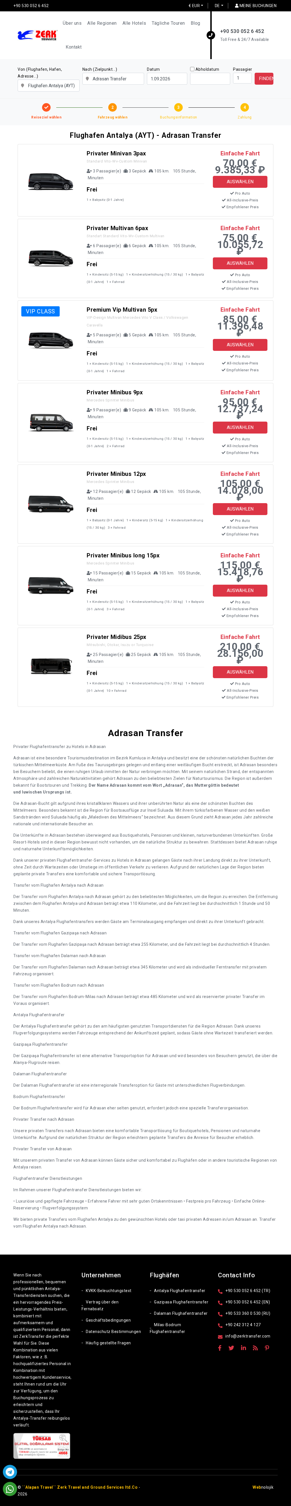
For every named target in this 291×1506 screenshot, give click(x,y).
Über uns (72, 23)
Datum (153, 69)
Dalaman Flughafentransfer (181, 1313)
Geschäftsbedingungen (108, 1320)
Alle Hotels (134, 23)
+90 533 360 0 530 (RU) (247, 1313)
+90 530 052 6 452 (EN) (247, 1302)
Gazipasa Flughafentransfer (181, 1302)
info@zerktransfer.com (248, 1336)
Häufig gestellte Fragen (108, 1343)
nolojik (263, 1487)
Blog (195, 23)
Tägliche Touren (168, 23)
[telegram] (10, 1472)
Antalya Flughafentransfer (179, 1290)
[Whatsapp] (10, 1489)
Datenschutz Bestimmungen (113, 1331)
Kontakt (74, 47)
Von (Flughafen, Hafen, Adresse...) (40, 72)
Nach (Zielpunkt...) (99, 69)
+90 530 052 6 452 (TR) (247, 1290)
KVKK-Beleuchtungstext (109, 1290)
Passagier (242, 69)
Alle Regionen (102, 23)
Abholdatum (207, 69)
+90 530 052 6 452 (31, 5)
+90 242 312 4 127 (243, 1324)
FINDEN (266, 78)
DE (217, 5)
